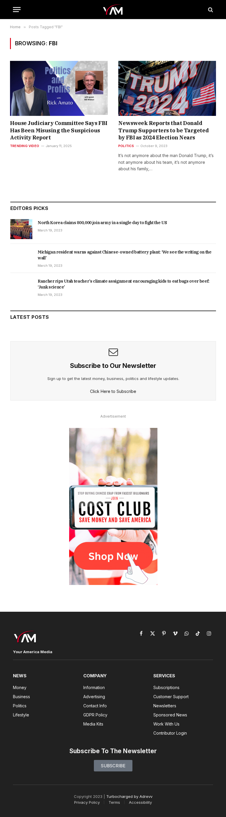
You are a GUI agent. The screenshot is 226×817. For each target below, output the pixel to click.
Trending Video (24, 146)
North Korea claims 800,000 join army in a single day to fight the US (102, 222)
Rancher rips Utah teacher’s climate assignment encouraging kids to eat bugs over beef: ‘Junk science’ (124, 284)
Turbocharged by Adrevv (129, 796)
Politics (126, 146)
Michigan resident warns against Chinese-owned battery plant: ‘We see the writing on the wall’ (125, 255)
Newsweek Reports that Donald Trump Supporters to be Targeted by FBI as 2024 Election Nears (163, 130)
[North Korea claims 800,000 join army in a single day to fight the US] (21, 229)
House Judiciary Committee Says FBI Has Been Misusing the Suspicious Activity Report (58, 130)
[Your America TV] (113, 9)
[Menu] (17, 9)
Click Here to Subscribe (113, 391)
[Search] (210, 9)
